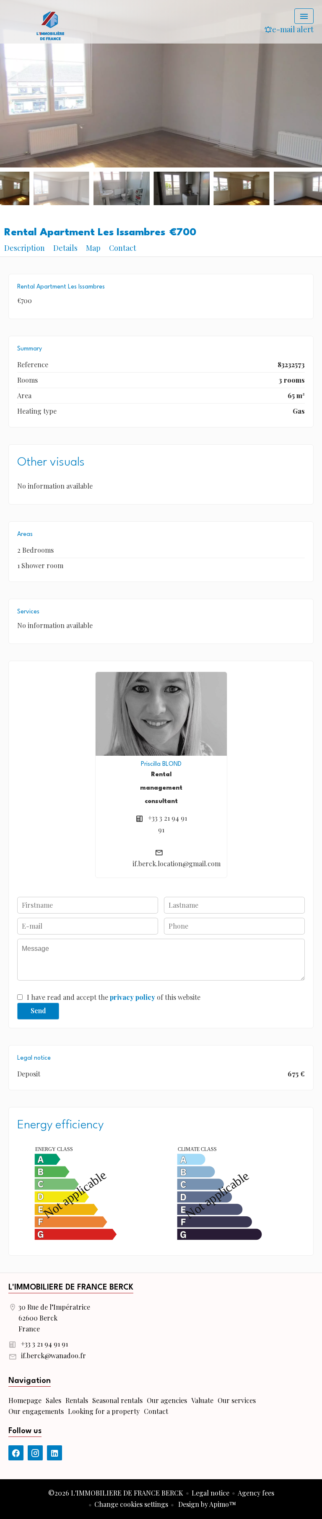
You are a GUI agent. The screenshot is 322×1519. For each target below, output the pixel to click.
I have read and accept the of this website (113, 997)
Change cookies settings (131, 1504)
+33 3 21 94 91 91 (44, 1343)
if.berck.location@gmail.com (176, 863)
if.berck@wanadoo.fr (53, 1355)
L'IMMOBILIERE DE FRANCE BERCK (70, 1287)
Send (38, 1010)
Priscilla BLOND (161, 764)
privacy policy (132, 997)
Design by (206, 1504)
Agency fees (256, 1492)
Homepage (50, 25)
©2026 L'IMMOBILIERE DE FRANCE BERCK (115, 1492)
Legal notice (210, 1492)
